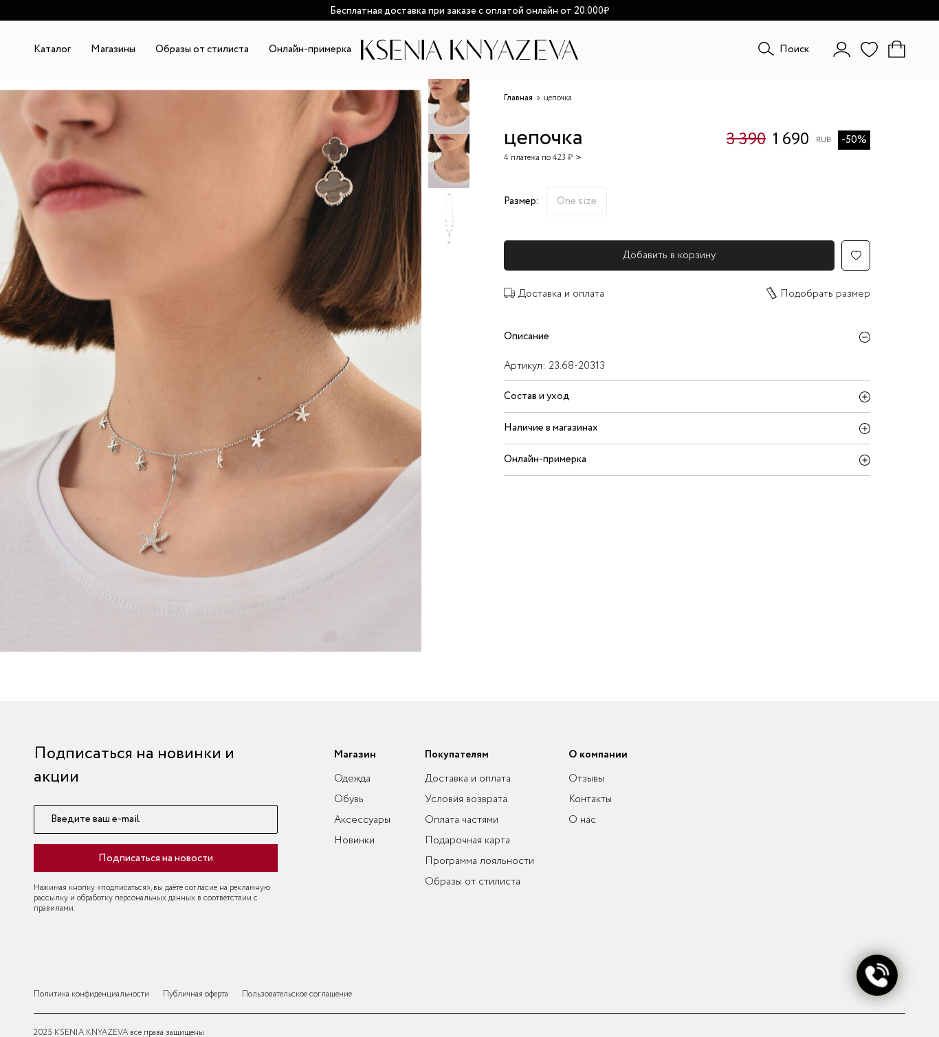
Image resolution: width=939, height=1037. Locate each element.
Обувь (349, 799)
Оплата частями (461, 820)
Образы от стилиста (202, 49)
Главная (518, 98)
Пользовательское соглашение (297, 994)
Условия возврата (466, 799)
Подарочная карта (467, 840)
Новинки (354, 840)
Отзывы (586, 778)
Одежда (352, 778)
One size (577, 201)
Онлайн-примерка (310, 49)
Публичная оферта (195, 994)
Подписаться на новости (155, 858)
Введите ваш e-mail (95, 819)
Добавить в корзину (669, 255)
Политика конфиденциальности (91, 994)
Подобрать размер (825, 294)
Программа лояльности (479, 861)
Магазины (113, 49)
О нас (582, 820)
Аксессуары (362, 820)
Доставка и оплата (561, 294)
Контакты (590, 799)
